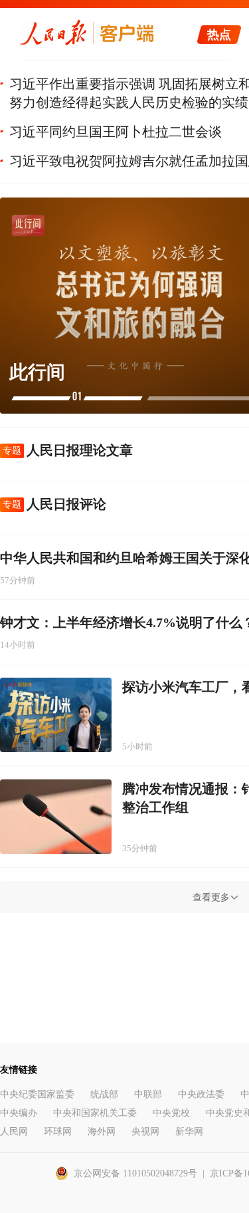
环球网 (58, 1132)
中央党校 (171, 1113)
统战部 (104, 1094)
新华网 (189, 1132)
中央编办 (18, 1113)
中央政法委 (201, 1094)
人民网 (14, 1132)
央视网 (145, 1132)
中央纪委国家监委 (37, 1094)
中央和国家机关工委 (95, 1113)
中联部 (148, 1094)
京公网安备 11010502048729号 (135, 1173)
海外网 (102, 1132)
